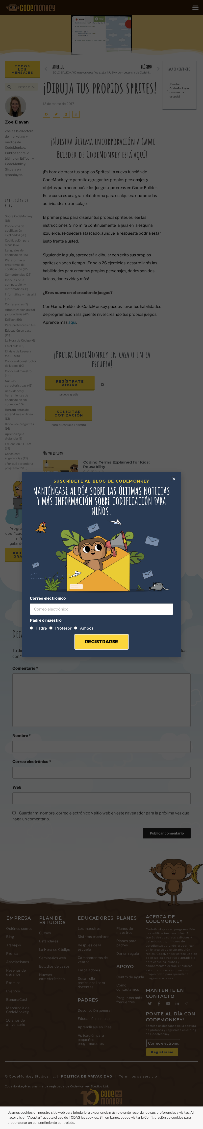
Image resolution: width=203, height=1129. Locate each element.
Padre (41, 628)
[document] (101, 564)
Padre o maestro (46, 620)
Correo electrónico (48, 598)
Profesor (63, 628)
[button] (174, 479)
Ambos (87, 628)
